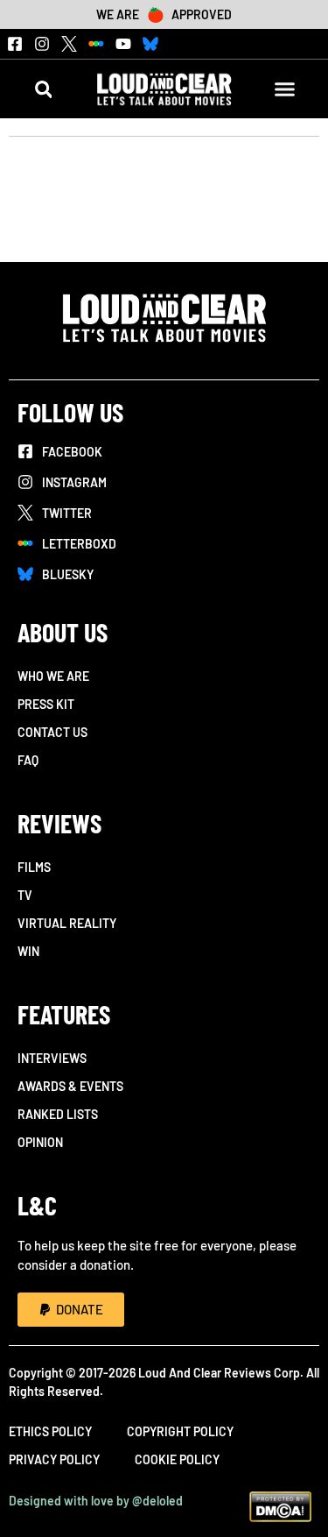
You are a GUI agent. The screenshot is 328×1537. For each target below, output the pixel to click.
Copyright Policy (180, 1431)
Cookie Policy (177, 1459)
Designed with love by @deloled (96, 1500)
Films (34, 867)
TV (24, 895)
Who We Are (53, 676)
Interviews (52, 1058)
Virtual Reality (66, 923)
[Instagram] (42, 44)
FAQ (27, 760)
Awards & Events (70, 1086)
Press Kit (45, 704)
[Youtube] (123, 44)
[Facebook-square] (15, 44)
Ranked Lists (57, 1114)
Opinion (40, 1142)
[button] (43, 88)
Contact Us (52, 732)
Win (28, 951)
